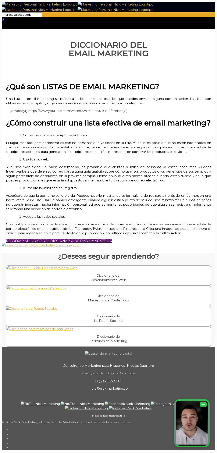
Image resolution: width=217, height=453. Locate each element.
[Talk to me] (192, 423)
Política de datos (100, 416)
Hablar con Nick (117, 416)
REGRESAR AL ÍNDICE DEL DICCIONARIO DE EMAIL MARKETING (59, 241)
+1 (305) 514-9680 (108, 381)
